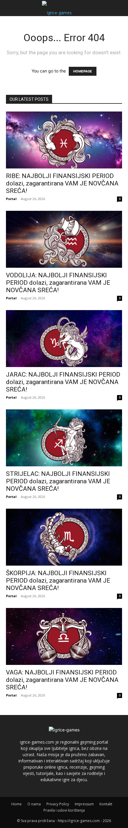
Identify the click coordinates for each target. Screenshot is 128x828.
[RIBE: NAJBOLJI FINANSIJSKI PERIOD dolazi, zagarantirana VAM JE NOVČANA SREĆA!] (64, 140)
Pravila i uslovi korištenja (64, 810)
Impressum (84, 804)
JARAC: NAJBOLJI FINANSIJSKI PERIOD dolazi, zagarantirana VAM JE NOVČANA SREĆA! (63, 382)
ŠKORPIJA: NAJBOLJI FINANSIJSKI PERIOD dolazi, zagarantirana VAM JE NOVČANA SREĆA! (58, 580)
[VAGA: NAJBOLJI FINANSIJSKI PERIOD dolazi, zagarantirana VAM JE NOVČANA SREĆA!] (64, 636)
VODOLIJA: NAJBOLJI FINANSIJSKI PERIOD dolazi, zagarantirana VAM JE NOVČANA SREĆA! (58, 283)
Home (16, 804)
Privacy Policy (57, 804)
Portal (11, 198)
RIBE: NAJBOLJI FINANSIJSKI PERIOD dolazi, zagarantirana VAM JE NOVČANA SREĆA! (62, 183)
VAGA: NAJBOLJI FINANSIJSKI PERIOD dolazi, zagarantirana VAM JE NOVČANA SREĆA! (62, 680)
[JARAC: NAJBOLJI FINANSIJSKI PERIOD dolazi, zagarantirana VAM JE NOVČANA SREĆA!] (64, 338)
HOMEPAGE (82, 71)
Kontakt (105, 804)
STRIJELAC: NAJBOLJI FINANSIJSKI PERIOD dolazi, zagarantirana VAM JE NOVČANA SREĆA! (58, 481)
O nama (34, 804)
